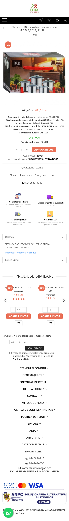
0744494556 (36, 463)
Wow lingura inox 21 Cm (18, 287)
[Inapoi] (2, 28)
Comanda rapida (33, 182)
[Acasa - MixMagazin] (34, 8)
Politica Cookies (33, 389)
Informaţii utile (33, 375)
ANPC (33, 430)
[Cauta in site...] (65, 20)
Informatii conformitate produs (20, 252)
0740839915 (36, 458)
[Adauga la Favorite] (18, 323)
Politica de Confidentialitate (33, 409)
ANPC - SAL (33, 437)
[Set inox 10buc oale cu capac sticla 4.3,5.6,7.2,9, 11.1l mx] (34, 73)
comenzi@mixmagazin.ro (36, 468)
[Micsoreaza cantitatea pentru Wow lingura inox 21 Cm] (13, 310)
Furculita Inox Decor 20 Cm (50, 289)
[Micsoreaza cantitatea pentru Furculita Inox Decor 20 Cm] (45, 310)
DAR (34, 35)
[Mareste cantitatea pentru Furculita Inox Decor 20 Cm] (56, 310)
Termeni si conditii (33, 368)
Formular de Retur (33, 382)
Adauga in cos (43, 149)
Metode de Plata (33, 402)
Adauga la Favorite (33, 167)
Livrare (33, 423)
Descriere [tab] (9, 236)
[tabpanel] (34, 73)
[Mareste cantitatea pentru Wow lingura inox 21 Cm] (24, 310)
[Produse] (5, 20)
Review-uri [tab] (12, 259)
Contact (33, 395)
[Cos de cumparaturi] (57, 20)
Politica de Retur (33, 416)
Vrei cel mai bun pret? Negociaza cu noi (33, 175)
